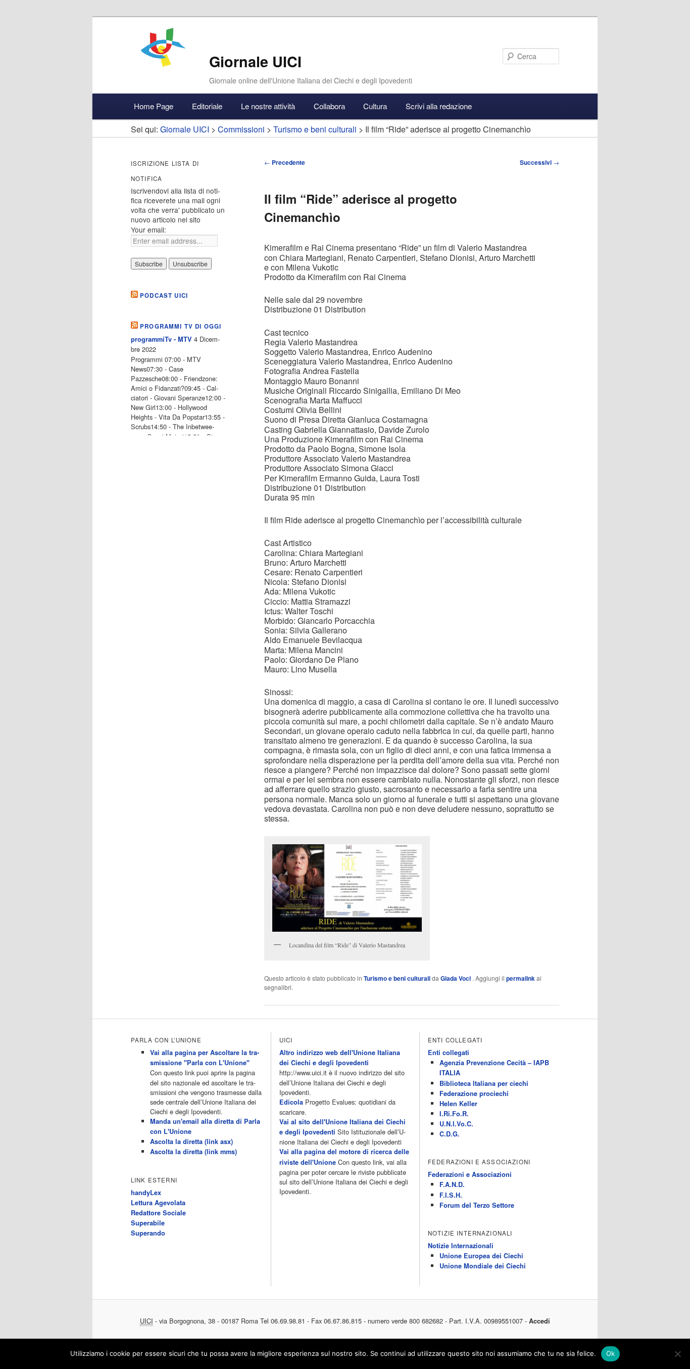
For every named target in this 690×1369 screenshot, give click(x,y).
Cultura (375, 106)
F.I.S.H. (450, 1195)
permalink (520, 978)
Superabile (148, 1222)
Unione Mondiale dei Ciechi (482, 1265)
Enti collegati (448, 1052)
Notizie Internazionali (461, 1245)
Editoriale (207, 106)
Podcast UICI (164, 295)
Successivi (539, 162)
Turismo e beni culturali (397, 978)
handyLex (146, 1192)
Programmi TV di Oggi (180, 326)
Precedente (284, 162)
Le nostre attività (268, 106)
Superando (148, 1233)
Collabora (329, 106)
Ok (610, 1353)
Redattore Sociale (158, 1212)
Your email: (148, 229)
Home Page (153, 106)
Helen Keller (458, 1103)
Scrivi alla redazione (439, 106)
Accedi (539, 1321)
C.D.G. (449, 1133)
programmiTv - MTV (161, 339)
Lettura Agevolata (158, 1202)
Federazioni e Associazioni (470, 1174)
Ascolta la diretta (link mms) (193, 1151)
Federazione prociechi (474, 1093)
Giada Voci (456, 978)
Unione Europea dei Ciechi (481, 1255)
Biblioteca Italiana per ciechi (483, 1083)
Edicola (291, 1102)
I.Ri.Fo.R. (454, 1113)
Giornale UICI (255, 61)
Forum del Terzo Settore (476, 1205)
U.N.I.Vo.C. (456, 1123)
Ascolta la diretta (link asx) (191, 1141)
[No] (677, 1354)
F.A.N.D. (452, 1184)
